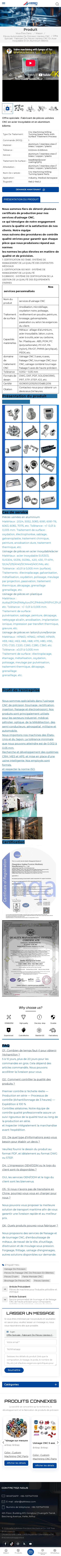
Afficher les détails (16, 1465)
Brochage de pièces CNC (17, 1280)
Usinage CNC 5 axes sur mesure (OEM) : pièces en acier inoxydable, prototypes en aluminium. (16, 1443)
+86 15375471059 (40, 1507)
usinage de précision (15, 1269)
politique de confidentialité (39, 1534)
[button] (58, 1442)
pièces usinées (41, 1280)
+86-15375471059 (29, 1496)
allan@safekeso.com (25, 1501)
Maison (39, 33)
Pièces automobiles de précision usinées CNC (26, 36)
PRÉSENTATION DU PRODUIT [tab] (21, 199)
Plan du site (9, 1534)
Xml (20, 1534)
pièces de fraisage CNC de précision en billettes (28, 1273)
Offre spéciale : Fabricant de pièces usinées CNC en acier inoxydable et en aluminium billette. (30, 1335)
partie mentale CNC (32, 1276)
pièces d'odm (11, 1276)
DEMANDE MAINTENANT (29, 189)
